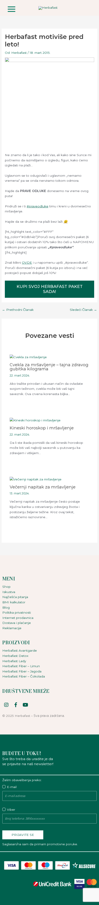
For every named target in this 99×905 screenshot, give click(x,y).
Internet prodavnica (17, 618)
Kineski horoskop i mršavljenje (42, 428)
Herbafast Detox (15, 656)
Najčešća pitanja (15, 597)
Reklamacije (11, 628)
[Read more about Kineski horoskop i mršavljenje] (35, 420)
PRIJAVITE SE (23, 835)
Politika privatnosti (16, 612)
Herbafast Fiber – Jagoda (21, 671)
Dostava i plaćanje (16, 623)
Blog (6, 607)
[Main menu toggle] (11, 9)
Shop (6, 586)
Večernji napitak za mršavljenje (43, 487)
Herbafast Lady (14, 661)
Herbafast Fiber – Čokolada (23, 676)
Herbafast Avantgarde (19, 650)
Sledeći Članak (83, 310)
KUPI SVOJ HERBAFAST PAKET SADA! (50, 289)
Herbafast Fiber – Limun (21, 666)
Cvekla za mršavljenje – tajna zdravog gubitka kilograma (49, 366)
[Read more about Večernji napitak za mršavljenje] (35, 479)
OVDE (27, 262)
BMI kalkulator (13, 602)
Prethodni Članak (18, 310)
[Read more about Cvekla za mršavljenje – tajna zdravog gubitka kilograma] (28, 357)
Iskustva (8, 592)
